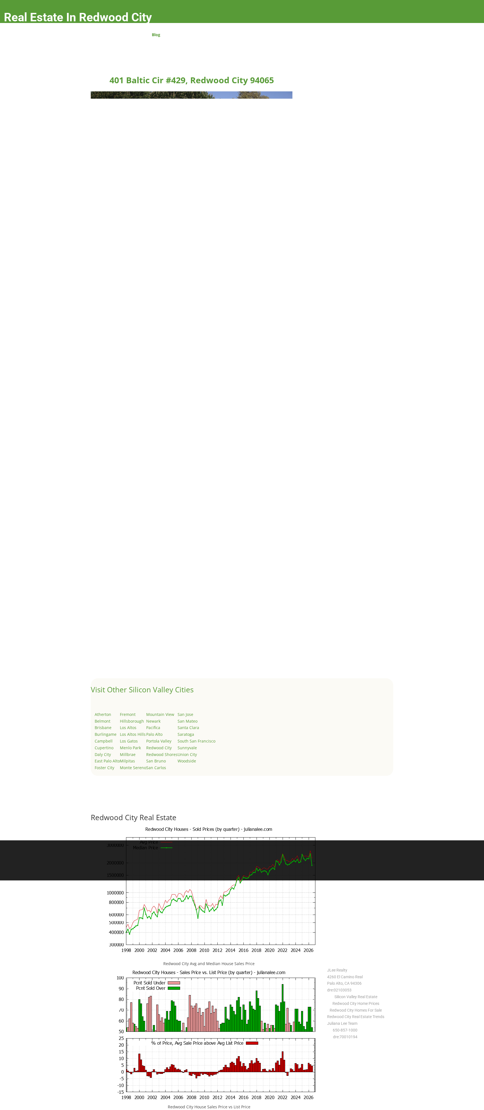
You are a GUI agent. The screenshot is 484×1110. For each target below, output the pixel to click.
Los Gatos (129, 741)
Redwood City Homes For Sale (356, 1010)
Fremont (128, 714)
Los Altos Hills (133, 734)
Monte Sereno (133, 767)
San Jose (185, 714)
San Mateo (187, 721)
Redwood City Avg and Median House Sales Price (209, 963)
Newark (153, 721)
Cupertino (104, 747)
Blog (156, 35)
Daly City (103, 754)
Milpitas (127, 761)
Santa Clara (188, 727)
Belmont (102, 721)
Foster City (104, 767)
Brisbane (103, 727)
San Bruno (156, 761)
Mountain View (160, 714)
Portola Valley (158, 741)
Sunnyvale (187, 747)
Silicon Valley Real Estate (355, 997)
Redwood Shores (162, 754)
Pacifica (153, 727)
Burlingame (106, 734)
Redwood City (159, 747)
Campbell (104, 741)
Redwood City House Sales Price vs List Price (209, 1106)
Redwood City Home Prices (355, 1003)
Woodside (187, 761)
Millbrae (128, 754)
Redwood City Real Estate (133, 817)
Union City (187, 754)
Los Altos (128, 727)
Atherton (103, 714)
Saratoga (186, 734)
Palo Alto (154, 734)
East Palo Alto (107, 761)
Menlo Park (130, 747)
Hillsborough (132, 721)
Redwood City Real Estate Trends (355, 1016)
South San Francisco (196, 741)
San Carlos (156, 767)
